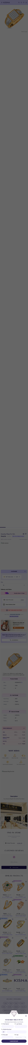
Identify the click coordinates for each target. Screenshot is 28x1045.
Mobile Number (7, 1029)
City (17, 1034)
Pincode (5, 1034)
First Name (6, 1024)
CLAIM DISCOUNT (14, 1041)
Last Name (19, 1024)
